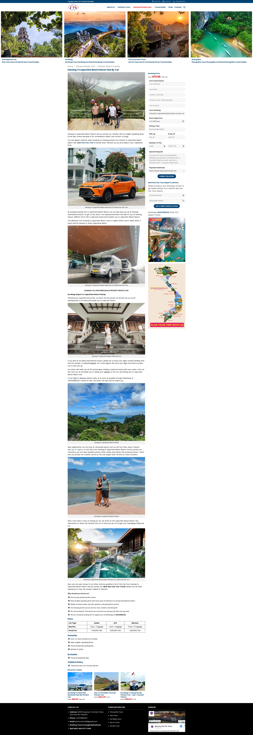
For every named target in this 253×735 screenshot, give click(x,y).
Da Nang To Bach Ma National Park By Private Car (78, 695)
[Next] (144, 687)
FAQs (170, 7)
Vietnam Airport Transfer (109, 66)
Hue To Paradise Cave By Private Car (105, 694)
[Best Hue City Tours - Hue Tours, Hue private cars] (76, 7)
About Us (111, 7)
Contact (178, 7)
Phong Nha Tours (116, 712)
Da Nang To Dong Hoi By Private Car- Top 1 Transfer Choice (132, 695)
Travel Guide (160, 7)
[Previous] (67, 687)
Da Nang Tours (115, 719)
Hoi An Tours (114, 722)
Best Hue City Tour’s (86, 143)
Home (70, 66)
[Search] (184, 7)
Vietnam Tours (124, 7)
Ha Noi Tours (114, 726)
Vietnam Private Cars (142, 7)
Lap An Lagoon (77, 449)
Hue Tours (114, 715)
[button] (70, 128)
